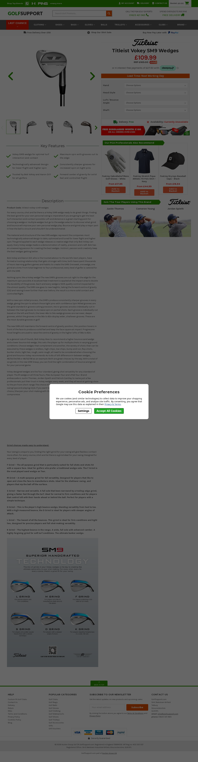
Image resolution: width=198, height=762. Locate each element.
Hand (106, 85)
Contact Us (161, 3)
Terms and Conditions (17, 714)
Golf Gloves (54, 708)
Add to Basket (116, 190)
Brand (181, 24)
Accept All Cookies (109, 411)
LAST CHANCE (17, 23)
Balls (104, 24)
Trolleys (120, 24)
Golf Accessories (56, 722)
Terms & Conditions (135, 713)
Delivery (144, 3)
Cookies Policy (14, 720)
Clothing (39, 24)
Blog (10, 722)
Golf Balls (53, 705)
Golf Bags (53, 702)
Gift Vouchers (55, 728)
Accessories (142, 24)
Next (96, 127)
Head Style (109, 92)
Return (11, 708)
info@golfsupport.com (168, 714)
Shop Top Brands (15, 3)
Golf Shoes (54, 717)
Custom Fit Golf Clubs (17, 699)
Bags (74, 24)
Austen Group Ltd (109, 753)
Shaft (106, 110)
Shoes (59, 24)
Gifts (51, 725)
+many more (56, 3)
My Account (127, 3)
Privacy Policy (14, 717)
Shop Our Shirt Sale (101, 32)
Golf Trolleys (54, 720)
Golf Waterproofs (56, 714)
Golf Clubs (53, 699)
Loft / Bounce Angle (110, 101)
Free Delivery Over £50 (39, 32)
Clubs (162, 24)
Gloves (89, 24)
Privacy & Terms (113, 404)
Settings (83, 411)
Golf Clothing (54, 711)
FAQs (10, 711)
